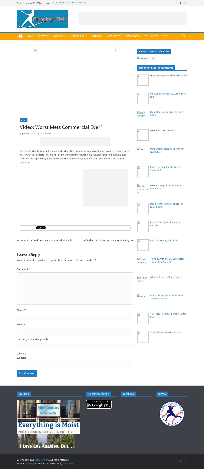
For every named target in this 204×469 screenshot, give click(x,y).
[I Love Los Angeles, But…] (46, 435)
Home (29, 36)
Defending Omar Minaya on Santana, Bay (105, 240)
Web (164, 36)
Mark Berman (45, 133)
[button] (65, 36)
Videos (23, 120)
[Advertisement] (132, 18)
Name (21, 310)
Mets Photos (114, 36)
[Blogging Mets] (20, 36)
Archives (58, 36)
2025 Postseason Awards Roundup (70, 3)
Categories (77, 36)
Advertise (43, 36)
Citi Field (97, 36)
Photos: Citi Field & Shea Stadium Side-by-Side (46, 240)
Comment (23, 269)
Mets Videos (133, 36)
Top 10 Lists (151, 36)
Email (21, 324)
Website (21, 357)
